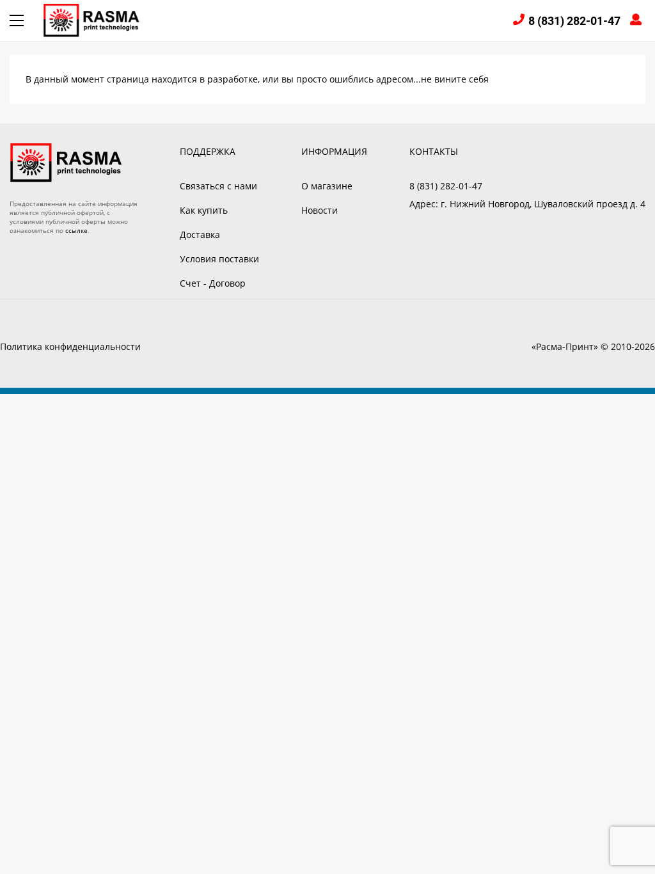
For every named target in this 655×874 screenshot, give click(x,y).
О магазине (326, 186)
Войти (637, 21)
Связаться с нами (218, 186)
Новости (319, 210)
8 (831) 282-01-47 (574, 21)
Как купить (204, 210)
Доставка (200, 234)
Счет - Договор (213, 283)
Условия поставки (219, 259)
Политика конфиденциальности (70, 346)
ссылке (76, 230)
